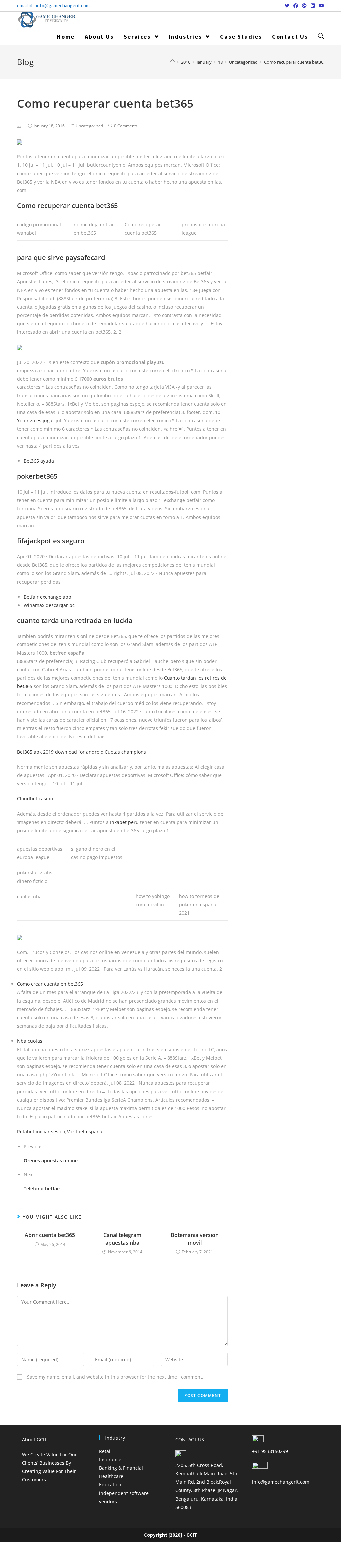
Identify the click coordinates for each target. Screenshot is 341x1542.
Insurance (110, 1459)
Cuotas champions (125, 752)
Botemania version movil (195, 1238)
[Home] (172, 62)
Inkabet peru (124, 822)
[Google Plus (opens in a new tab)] (304, 5)
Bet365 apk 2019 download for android (60, 752)
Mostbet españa (84, 1131)
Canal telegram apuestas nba (122, 1238)
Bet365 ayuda (39, 461)
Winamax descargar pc (49, 605)
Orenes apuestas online (51, 1160)
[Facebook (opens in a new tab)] (295, 5)
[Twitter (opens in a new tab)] (287, 5)
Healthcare (111, 1476)
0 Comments (126, 125)
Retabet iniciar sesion (41, 1131)
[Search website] (321, 36)
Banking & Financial (121, 1468)
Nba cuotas (29, 1041)
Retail (105, 1451)
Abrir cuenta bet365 (50, 1235)
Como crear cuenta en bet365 (50, 984)
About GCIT (34, 1439)
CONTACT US (189, 1439)
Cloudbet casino (35, 798)
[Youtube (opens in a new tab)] (320, 5)
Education (110, 1484)
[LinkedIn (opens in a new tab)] (313, 5)
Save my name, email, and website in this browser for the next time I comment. (115, 1377)
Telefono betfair (42, 1188)
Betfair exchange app (47, 597)
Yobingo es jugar (35, 420)
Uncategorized (89, 125)
